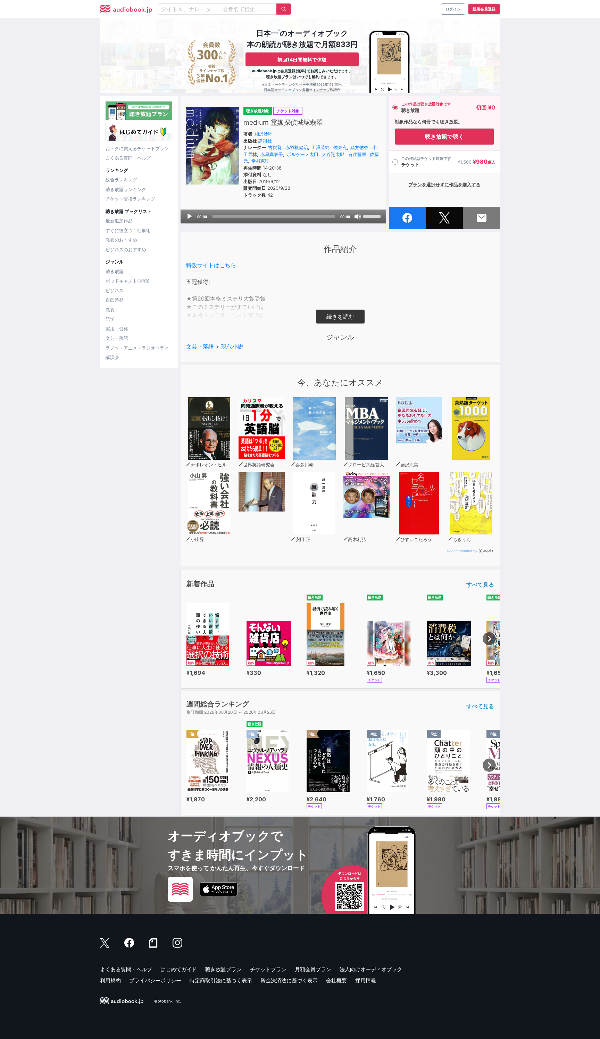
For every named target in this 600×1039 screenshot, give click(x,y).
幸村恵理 (260, 161)
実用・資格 (117, 329)
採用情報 (365, 980)
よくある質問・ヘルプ (128, 158)
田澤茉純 (320, 147)
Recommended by (462, 551)
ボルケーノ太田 (302, 154)
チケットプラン (268, 969)
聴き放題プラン (223, 969)
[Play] (189, 216)
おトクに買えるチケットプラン (137, 148)
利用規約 (110, 980)
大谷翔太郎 (333, 154)
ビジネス (115, 290)
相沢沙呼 (264, 134)
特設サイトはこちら (211, 265)
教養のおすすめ (121, 240)
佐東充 (340, 147)
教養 (110, 309)
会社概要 (336, 980)
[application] (283, 216)
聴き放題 (115, 271)
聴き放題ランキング (126, 189)
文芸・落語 (117, 338)
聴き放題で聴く (444, 136)
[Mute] (357, 216)
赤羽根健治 (296, 147)
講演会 (112, 357)
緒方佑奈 (359, 147)
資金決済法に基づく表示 (289, 980)
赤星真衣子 (271, 154)
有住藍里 (357, 154)
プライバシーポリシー (155, 980)
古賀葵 (275, 147)
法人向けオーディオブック (371, 969)
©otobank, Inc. (167, 1001)
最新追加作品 (119, 220)
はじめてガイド (178, 969)
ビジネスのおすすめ (126, 249)
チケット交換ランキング (130, 199)
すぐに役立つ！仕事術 (128, 230)
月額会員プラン (313, 969)
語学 (110, 319)
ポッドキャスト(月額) (128, 281)
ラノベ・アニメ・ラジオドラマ (137, 348)
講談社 (265, 141)
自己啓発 (115, 300)
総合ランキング (121, 179)
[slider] (373, 216)
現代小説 (232, 346)
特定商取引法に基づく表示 (221, 980)
